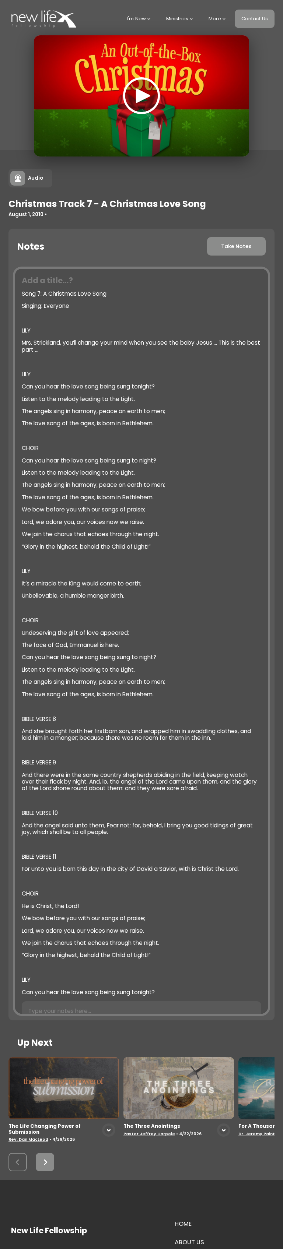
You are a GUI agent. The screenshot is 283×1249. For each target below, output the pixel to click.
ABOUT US (189, 1242)
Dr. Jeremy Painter (259, 1134)
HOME (183, 1224)
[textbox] (141, 641)
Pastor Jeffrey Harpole (149, 1134)
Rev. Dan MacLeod (28, 1139)
